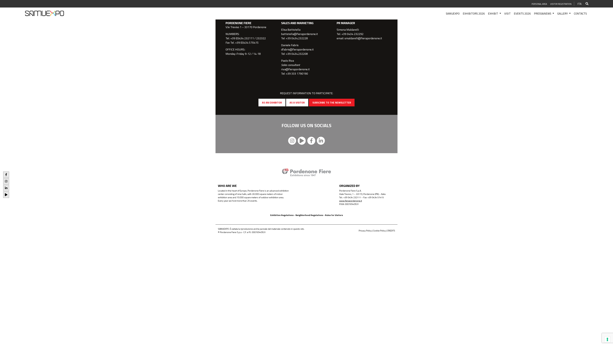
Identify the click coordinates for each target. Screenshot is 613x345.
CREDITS (391, 230)
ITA (579, 4)
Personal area (539, 4)
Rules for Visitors (334, 215)
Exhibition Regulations (282, 215)
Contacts (580, 14)
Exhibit (493, 14)
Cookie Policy (379, 230)
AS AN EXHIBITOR (272, 102)
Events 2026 (522, 14)
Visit (507, 14)
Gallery (562, 14)
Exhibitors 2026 (474, 14)
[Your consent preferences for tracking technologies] (607, 339)
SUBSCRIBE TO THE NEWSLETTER (331, 102)
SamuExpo (453, 14)
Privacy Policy (365, 230)
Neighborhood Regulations (309, 215)
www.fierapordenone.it (350, 200)
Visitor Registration (560, 4)
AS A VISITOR (297, 102)
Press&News (543, 14)
